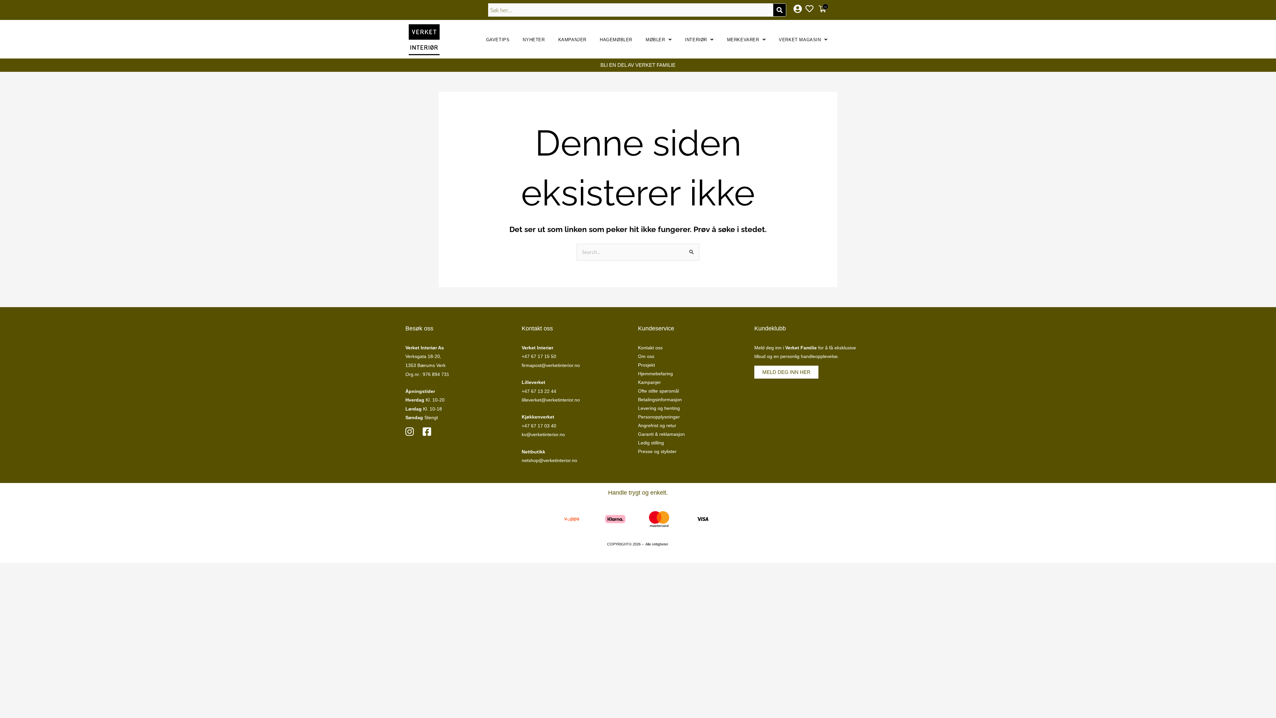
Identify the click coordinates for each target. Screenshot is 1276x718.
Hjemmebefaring (655, 373)
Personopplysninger (659, 416)
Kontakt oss (650, 347)
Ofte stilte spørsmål (658, 391)
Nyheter (534, 39)
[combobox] (630, 10)
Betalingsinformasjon (660, 399)
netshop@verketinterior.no (549, 460)
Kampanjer (572, 39)
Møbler (655, 39)
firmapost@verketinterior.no (551, 365)
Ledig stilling (651, 442)
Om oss (646, 356)
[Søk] (779, 10)
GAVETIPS (498, 39)
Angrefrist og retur (657, 425)
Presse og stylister (657, 451)
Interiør (696, 39)
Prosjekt (646, 365)
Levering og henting (659, 408)
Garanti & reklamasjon (661, 434)
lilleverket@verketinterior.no (551, 400)
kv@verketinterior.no (543, 434)
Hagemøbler (616, 39)
